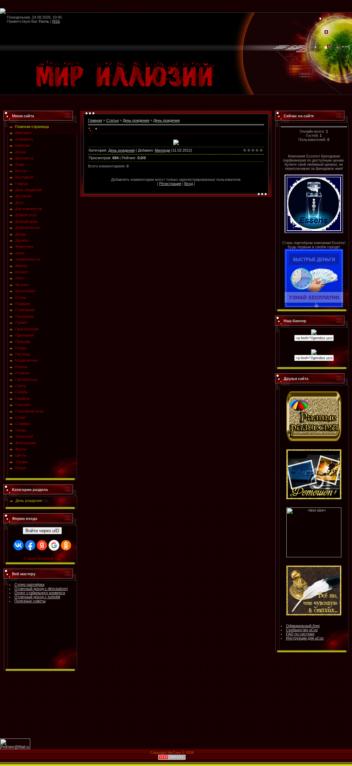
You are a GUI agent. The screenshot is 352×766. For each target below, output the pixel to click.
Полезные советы (30, 601)
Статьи (112, 120)
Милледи (162, 150)
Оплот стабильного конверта (39, 593)
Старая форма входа (42, 558)
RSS (56, 21)
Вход (188, 184)
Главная (95, 120)
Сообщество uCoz (302, 630)
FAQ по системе (300, 634)
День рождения (28, 501)
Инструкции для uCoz (305, 638)
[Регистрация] (326, 32)
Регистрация (170, 184)
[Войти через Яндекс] (42, 545)
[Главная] (320, 19)
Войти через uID (42, 530)
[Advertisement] (176, 706)
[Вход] (329, 47)
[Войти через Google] (53, 545)
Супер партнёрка (29, 584)
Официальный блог (303, 626)
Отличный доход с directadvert (41, 589)
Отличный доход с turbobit (37, 597)
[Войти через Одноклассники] (66, 545)
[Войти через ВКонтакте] (18, 545)
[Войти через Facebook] (30, 545)
